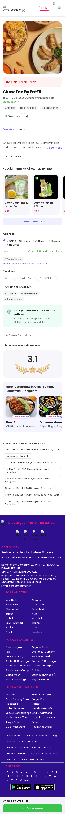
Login (44, 8)
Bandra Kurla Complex (19, 670)
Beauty (24, 552)
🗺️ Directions (12, 116)
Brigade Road (40, 647)
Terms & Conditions (18, 747)
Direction (56, 240)
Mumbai (37, 618)
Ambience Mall (41, 656)
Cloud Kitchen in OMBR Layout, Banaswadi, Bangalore (27, 480)
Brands (22, 753)
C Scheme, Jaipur (42, 665)
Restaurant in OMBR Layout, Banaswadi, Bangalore (32, 449)
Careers (22, 759)
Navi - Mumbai (14, 623)
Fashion (35, 552)
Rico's (35, 722)
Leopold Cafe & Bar (43, 717)
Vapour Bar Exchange (18, 713)
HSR (8, 652)
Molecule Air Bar (15, 708)
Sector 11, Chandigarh (18, 665)
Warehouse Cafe (42, 708)
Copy (41, 240)
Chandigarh (39, 604)
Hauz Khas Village (16, 679)
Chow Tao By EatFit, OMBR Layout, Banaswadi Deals (32, 494)
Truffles (10, 694)
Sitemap (36, 747)
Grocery (48, 552)
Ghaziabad (12, 609)
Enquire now (35, 808)
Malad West (13, 675)
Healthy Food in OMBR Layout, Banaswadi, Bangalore (27, 471)
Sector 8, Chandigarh (18, 661)
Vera (9, 759)
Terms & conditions (21, 335)
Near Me (11, 741)
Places (48, 747)
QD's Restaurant (15, 727)
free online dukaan (42, 523)
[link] (16, 194)
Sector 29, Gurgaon (43, 652)
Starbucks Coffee (16, 717)
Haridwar (37, 632)
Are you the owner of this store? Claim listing (26, 263)
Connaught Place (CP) (45, 675)
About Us (28, 735)
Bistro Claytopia (41, 694)
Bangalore (12, 604)
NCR (34, 614)
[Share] (27, 116)
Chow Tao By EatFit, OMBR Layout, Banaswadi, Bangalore (29, 503)
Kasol (9, 632)
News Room (13, 735)
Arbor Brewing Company (19, 699)
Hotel (32, 557)
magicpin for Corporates (43, 753)
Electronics (20, 557)
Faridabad (38, 609)
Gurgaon (37, 600)
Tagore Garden (41, 679)
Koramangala (14, 647)
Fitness (6, 557)
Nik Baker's (12, 703)
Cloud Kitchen (46, 278)
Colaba (36, 670)
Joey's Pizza (13, 722)
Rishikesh (11, 627)
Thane (36, 623)
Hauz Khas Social (42, 727)
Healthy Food (26, 278)
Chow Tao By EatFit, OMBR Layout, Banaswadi (29, 488)
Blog (54, 735)
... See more (54, 148)
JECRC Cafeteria (42, 713)
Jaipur (9, 614)
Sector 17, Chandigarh (45, 661)
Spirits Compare (28, 741)
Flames (36, 703)
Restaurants (9, 552)
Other (57, 557)
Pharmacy (45, 557)
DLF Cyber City (14, 656)
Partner (11, 753)
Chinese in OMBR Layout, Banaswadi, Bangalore (30, 462)
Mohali (9, 618)
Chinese (9, 278)
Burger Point (39, 699)
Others (25, 780)
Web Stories (37, 759)
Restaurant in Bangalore (18, 455)
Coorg (35, 627)
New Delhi (11, 600)
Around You (42, 735)
